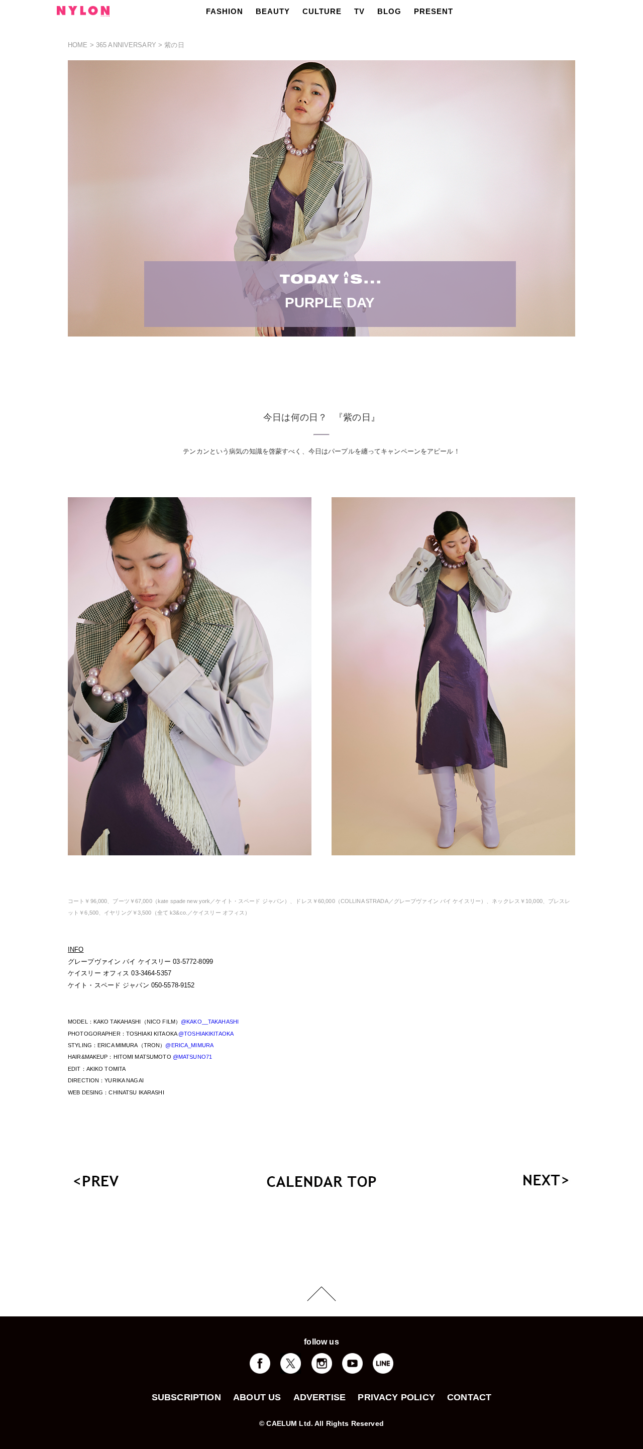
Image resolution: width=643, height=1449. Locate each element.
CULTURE (322, 11)
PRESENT (433, 11)
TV (359, 11)
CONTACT (469, 1397)
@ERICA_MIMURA (189, 1045)
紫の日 (174, 45)
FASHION (224, 11)
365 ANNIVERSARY (126, 45)
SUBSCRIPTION (186, 1397)
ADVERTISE (319, 1397)
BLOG (389, 11)
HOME (78, 45)
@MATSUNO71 (192, 1057)
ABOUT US (257, 1397)
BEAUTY (273, 11)
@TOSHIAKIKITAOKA (206, 1034)
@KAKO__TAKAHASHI (210, 1022)
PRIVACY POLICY (396, 1397)
